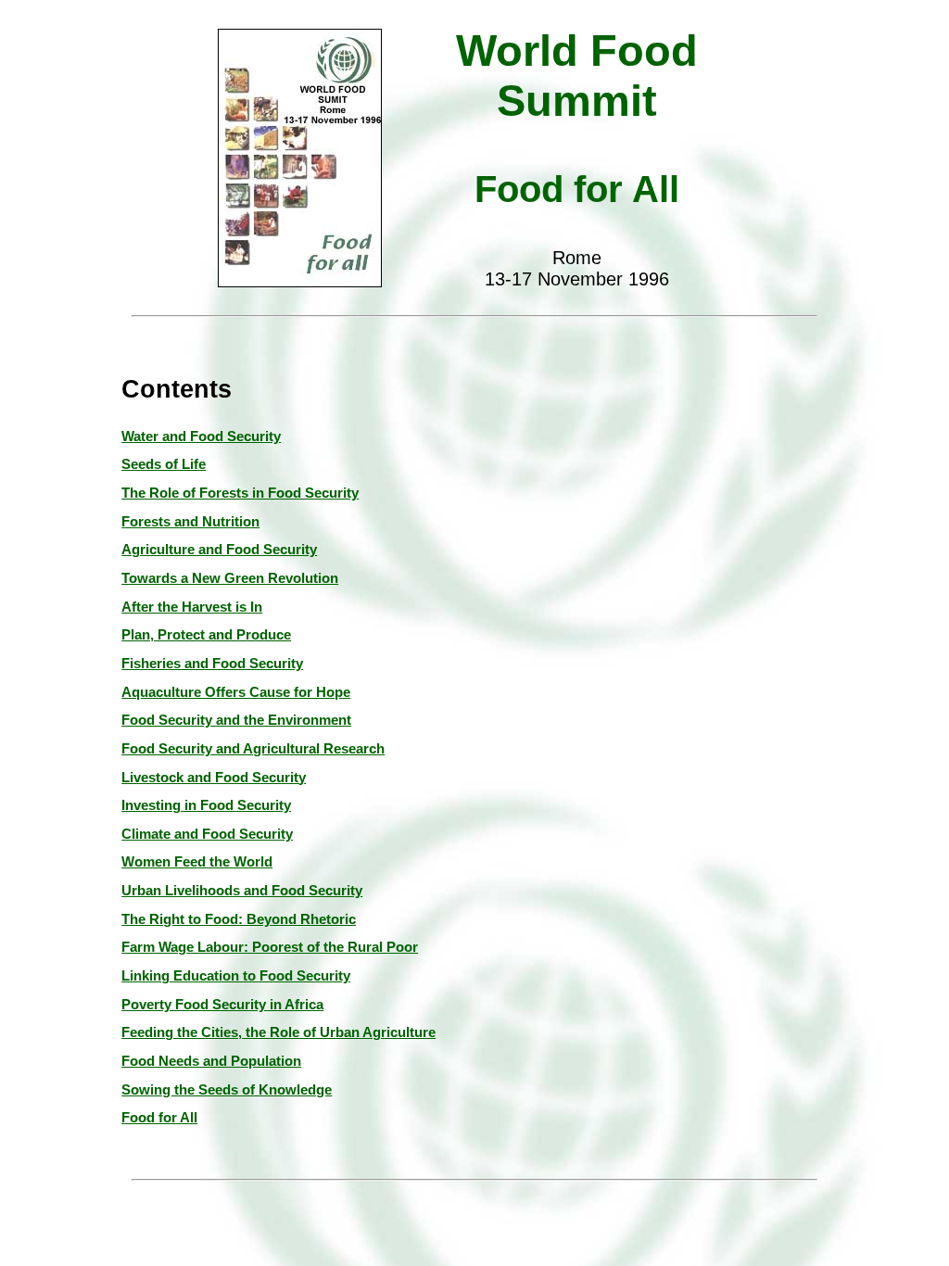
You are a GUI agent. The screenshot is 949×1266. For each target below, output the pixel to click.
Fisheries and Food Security (212, 663)
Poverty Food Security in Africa (222, 1004)
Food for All (159, 1117)
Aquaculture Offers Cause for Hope (235, 692)
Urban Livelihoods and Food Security (241, 890)
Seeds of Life (163, 464)
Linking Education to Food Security (235, 975)
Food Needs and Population (211, 1061)
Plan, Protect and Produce (206, 634)
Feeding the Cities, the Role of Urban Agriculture (278, 1032)
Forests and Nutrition (190, 521)
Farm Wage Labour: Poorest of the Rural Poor (269, 947)
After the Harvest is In (191, 607)
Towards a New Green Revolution (229, 578)
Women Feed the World (196, 862)
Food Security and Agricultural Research (253, 748)
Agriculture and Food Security (219, 549)
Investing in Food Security (206, 805)
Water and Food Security (201, 436)
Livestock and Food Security (213, 777)
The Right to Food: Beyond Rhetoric (238, 919)
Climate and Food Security (207, 834)
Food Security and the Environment (236, 720)
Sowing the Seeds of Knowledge (226, 1089)
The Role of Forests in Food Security (240, 493)
